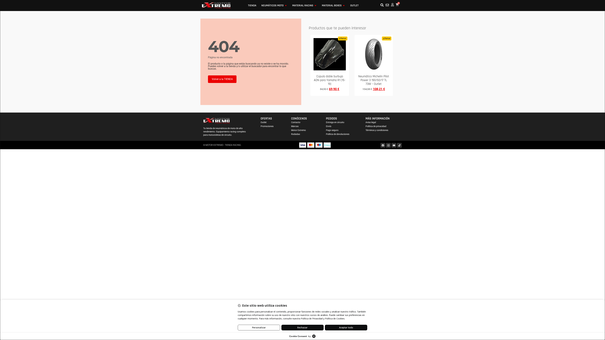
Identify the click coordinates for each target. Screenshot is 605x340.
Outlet (264, 122)
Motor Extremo (298, 130)
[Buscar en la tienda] (382, 5)
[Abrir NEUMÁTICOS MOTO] (285, 5)
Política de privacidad (376, 126)
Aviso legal (371, 122)
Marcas (295, 126)
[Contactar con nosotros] (387, 5)
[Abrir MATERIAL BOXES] (343, 5)
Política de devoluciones (337, 134)
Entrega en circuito (335, 122)
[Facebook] (382, 145)
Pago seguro (332, 130)
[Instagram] (388, 145)
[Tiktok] (399, 145)
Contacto (295, 122)
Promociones (267, 126)
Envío (328, 126)
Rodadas (295, 134)
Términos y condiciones (377, 130)
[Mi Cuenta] (392, 4)
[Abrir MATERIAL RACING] (315, 5)
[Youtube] (394, 145)
